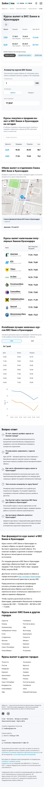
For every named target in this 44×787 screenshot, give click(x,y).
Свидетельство (7, 763)
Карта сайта (21, 721)
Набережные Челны (9, 630)
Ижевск (26, 640)
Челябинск (27, 621)
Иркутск (26, 647)
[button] (36, 3)
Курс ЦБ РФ (36, 29)
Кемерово (5, 669)
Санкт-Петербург (8, 647)
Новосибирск (7, 650)
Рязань (25, 679)
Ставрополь (6, 637)
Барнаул (26, 644)
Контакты (10, 719)
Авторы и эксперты (21, 719)
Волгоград (27, 630)
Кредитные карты (25, 55)
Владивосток (7, 685)
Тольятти (26, 637)
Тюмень (4, 679)
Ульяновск (6, 644)
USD (18, 3)
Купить (13, 92)
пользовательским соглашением (24, 754)
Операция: (7, 89)
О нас (4, 719)
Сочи (3, 634)
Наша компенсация (8, 721)
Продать (31, 92)
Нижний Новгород (29, 692)
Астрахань (27, 650)
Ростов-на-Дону (29, 624)
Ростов (4, 665)
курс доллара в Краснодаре (29, 577)
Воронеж (26, 675)
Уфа (24, 627)
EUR (26, 3)
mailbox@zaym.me (10, 728)
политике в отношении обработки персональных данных (20, 752)
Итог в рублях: (9, 98)
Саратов (5, 621)
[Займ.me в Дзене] (3, 713)
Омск (25, 689)
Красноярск (27, 634)
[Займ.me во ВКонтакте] (8, 713)
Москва (4, 640)
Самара (26, 672)
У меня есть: (8, 79)
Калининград (7, 627)
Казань (4, 624)
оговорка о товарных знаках (11, 761)
